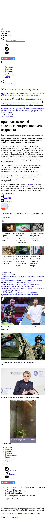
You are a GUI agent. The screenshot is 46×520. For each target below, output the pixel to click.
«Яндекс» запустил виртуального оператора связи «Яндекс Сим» (37, 237)
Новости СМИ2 (6, 273)
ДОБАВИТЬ (5, 217)
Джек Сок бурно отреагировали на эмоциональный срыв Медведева (20, 328)
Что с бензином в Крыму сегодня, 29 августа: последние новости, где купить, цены (22, 110)
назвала (30, 184)
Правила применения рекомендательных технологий (20, 513)
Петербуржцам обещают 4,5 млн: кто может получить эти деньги (21, 363)
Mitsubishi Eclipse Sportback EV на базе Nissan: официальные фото (22, 261)
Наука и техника (7, 116)
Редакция (8, 461)
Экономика (9, 447)
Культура (8, 449)
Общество (9, 453)
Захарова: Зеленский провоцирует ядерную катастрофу (20, 397)
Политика (8, 451)
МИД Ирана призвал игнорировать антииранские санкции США (21, 238)
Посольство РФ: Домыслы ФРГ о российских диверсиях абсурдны (36, 261)
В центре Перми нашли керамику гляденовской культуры (8, 260)
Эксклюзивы (10, 459)
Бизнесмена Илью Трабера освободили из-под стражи (9, 237)
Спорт (7, 457)
